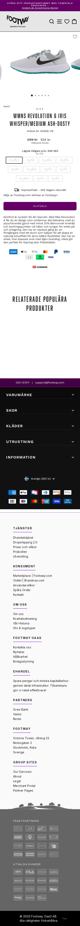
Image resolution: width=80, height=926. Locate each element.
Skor (11, 410)
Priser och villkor (25, 547)
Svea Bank (20, 709)
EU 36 (30, 160)
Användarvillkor (24, 585)
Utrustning (20, 441)
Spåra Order (22, 590)
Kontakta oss (22, 647)
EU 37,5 (64, 160)
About (17, 776)
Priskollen (20, 551)
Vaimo (17, 714)
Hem (6, 106)
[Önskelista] (67, 21)
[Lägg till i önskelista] (75, 37)
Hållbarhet (20, 656)
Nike (40, 109)
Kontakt (18, 594)
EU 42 (55, 178)
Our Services (22, 771)
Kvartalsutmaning (25, 618)
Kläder (14, 426)
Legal (17, 781)
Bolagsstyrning (23, 661)
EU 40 (63, 169)
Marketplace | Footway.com (32, 575)
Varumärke (19, 395)
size (39, 154)
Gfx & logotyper (24, 628)
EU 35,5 (14, 160)
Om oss (18, 614)
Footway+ (51, 195)
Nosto (17, 719)
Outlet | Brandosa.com (29, 580)
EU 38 (15, 169)
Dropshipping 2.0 (25, 542)
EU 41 (40, 178)
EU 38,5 (32, 169)
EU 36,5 (47, 160)
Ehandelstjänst (23, 537)
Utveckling (20, 556)
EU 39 (48, 169)
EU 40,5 (24, 178)
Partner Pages (23, 790)
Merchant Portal (24, 785)
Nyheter (18, 652)
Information (21, 457)
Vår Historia (21, 623)
